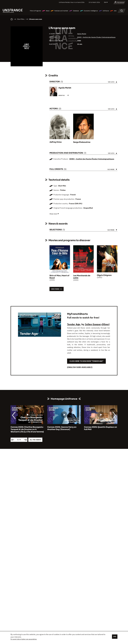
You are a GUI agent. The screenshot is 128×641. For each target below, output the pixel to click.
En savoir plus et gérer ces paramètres (24, 639)
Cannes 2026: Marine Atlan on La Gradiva (99, 428)
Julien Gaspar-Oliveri (97, 324)
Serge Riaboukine (81, 142)
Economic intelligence (91, 11)
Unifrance (106, 11)
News (47, 11)
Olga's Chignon (104, 275)
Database (76, 11)
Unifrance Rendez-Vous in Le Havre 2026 (71, 2)
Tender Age (73, 324)
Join (115, 11)
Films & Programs (35, 11)
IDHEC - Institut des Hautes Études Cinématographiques (96, 37)
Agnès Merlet (81, 34)
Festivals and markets (61, 11)
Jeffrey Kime (55, 142)
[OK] (114, 636)
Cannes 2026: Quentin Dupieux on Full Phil (63, 428)
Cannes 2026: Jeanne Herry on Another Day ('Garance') (25, 428)
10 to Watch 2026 (94, 2)
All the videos (35, 440)
